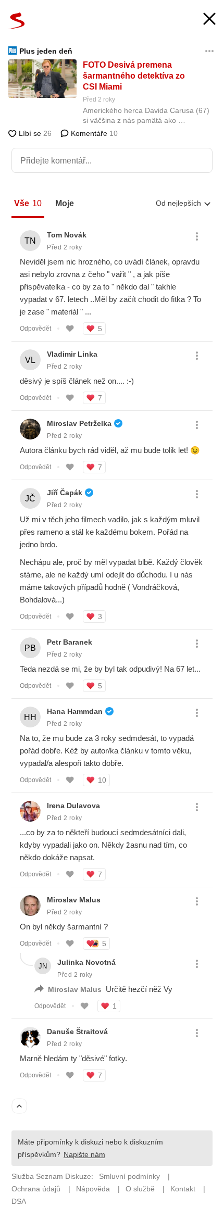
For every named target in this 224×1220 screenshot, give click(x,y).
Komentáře (93, 133)
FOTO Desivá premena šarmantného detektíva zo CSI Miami (134, 75)
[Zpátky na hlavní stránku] (16, 20)
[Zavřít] (209, 20)
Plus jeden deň (45, 51)
